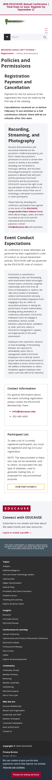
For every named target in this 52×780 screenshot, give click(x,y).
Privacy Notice (10, 752)
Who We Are (9, 702)
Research (7, 615)
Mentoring (7, 678)
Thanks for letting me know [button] (26, 775)
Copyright (8, 746)
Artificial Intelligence (11, 570)
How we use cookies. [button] (14, 767)
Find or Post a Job (10, 695)
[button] (47, 31)
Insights (7, 610)
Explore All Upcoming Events (15, 659)
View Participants (26, 487)
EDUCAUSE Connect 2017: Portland (17, 50)
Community (9, 666)
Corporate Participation (12, 723)
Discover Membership (12, 706)
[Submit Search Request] (44, 37)
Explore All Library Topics (13, 604)
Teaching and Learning (12, 599)
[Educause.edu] (17, 508)
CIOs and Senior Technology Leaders (18, 574)
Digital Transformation (12, 583)
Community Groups (11, 670)
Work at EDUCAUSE (11, 727)
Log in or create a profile (16, 533)
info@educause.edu (18, 227)
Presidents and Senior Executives (17, 591)
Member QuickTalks (11, 683)
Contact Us (7, 731)
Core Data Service (10, 619)
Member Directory (10, 674)
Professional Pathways (12, 646)
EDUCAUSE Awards (11, 691)
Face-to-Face (8, 651)
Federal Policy (9, 587)
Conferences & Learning (15, 630)
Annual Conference (11, 634)
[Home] (15, 23)
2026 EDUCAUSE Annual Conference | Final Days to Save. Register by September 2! (26, 7)
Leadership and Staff (12, 714)
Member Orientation (11, 719)
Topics (6, 562)
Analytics (6, 566)
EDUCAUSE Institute (11, 642)
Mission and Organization (14, 710)
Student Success (10, 595)
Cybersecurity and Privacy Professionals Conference (25, 638)
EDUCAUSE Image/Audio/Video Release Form (25, 210)
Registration (7, 53)
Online (5, 655)
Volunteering (8, 687)
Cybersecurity (8, 579)
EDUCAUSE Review (10, 623)
